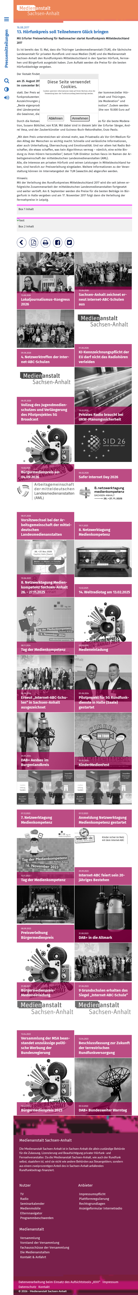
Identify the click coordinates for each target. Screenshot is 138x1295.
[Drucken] (46, 243)
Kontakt (44, 1287)
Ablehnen (56, 118)
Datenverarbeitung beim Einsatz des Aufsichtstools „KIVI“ (59, 1282)
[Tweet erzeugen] (70, 243)
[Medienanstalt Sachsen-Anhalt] (42, 11)
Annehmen (80, 118)
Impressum (110, 1282)
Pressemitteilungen (6, 48)
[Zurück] (22, 243)
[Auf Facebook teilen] (58, 243)
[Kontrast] (6, 89)
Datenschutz (27, 1287)
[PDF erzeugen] (34, 243)
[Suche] (7, 80)
